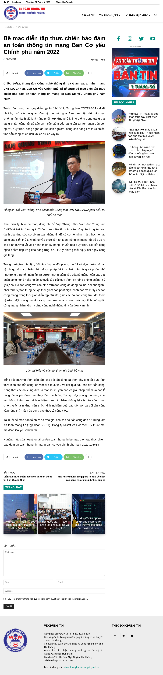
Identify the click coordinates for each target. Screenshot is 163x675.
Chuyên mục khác (137, 15)
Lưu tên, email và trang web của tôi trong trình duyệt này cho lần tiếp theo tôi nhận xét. (47, 599)
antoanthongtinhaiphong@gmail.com (82, 666)
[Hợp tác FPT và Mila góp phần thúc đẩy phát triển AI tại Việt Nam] (20, 514)
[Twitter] (141, 39)
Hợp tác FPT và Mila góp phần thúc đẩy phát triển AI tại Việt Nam (20, 525)
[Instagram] (130, 39)
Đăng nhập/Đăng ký (64, 2)
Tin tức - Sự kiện (21, 27)
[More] (88, 73)
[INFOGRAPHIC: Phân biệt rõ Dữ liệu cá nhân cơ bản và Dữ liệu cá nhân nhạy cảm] (119, 186)
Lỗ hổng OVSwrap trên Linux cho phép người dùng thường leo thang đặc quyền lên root (88, 523)
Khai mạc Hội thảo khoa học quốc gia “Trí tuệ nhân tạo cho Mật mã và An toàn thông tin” (54, 523)
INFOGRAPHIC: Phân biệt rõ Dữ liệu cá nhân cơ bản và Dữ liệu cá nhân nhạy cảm (143, 187)
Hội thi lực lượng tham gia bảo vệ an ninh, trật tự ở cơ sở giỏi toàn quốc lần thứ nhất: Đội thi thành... (143, 169)
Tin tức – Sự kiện (109, 15)
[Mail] (123, 636)
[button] (155, 15)
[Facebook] (118, 39)
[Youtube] (153, 39)
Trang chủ (88, 15)
